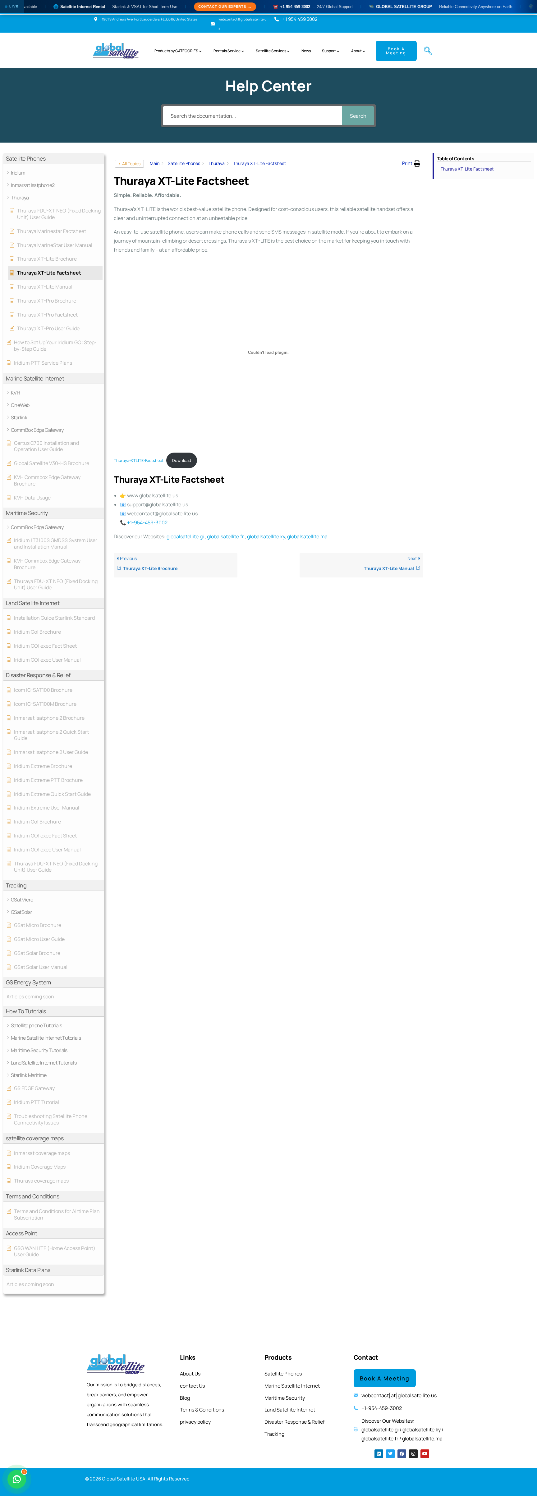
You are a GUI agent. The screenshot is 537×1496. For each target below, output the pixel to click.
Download (181, 460)
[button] (425, 51)
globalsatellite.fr (225, 536)
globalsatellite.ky (266, 536)
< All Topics (129, 163)
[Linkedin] (378, 1453)
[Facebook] (401, 1453)
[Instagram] (413, 1453)
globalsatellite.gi (185, 536)
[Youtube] (424, 1453)
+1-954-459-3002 (147, 522)
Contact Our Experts (189, 6)
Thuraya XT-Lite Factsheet (467, 169)
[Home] (116, 51)
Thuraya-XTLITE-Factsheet (138, 460)
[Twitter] (390, 1453)
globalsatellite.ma (307, 536)
